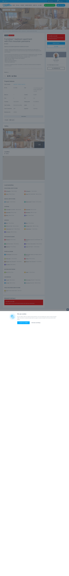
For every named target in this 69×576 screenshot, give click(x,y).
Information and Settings (35, 322)
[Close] (68, 310)
